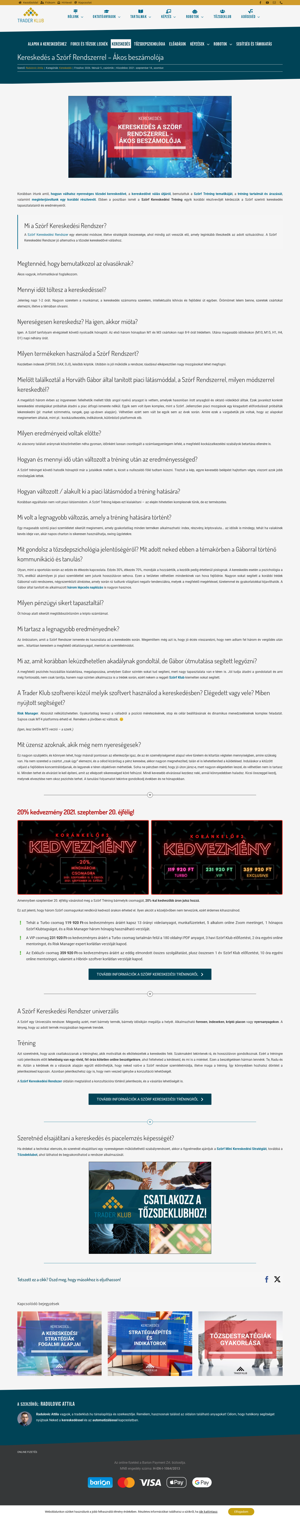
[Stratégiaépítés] (150, 1343)
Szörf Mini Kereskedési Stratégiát (242, 1149)
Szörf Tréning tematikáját (213, 194)
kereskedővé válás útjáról (151, 194)
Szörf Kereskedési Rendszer (48, 235)
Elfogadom (241, 1511)
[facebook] (260, 2)
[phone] (281, 2)
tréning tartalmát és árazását (260, 194)
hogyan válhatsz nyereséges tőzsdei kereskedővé (88, 194)
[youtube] (267, 2)
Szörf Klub (176, 677)
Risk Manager (27, 713)
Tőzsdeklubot (27, 1155)
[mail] (274, 2)
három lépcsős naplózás (85, 587)
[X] (277, 1279)
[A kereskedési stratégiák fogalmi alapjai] (59, 1343)
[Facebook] (266, 1279)
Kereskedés (65, 68)
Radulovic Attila (34, 68)
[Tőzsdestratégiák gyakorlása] (240, 1343)
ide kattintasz (208, 1512)
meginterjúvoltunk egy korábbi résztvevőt (64, 199)
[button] (20, 1344)
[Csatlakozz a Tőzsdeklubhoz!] (150, 1163)
